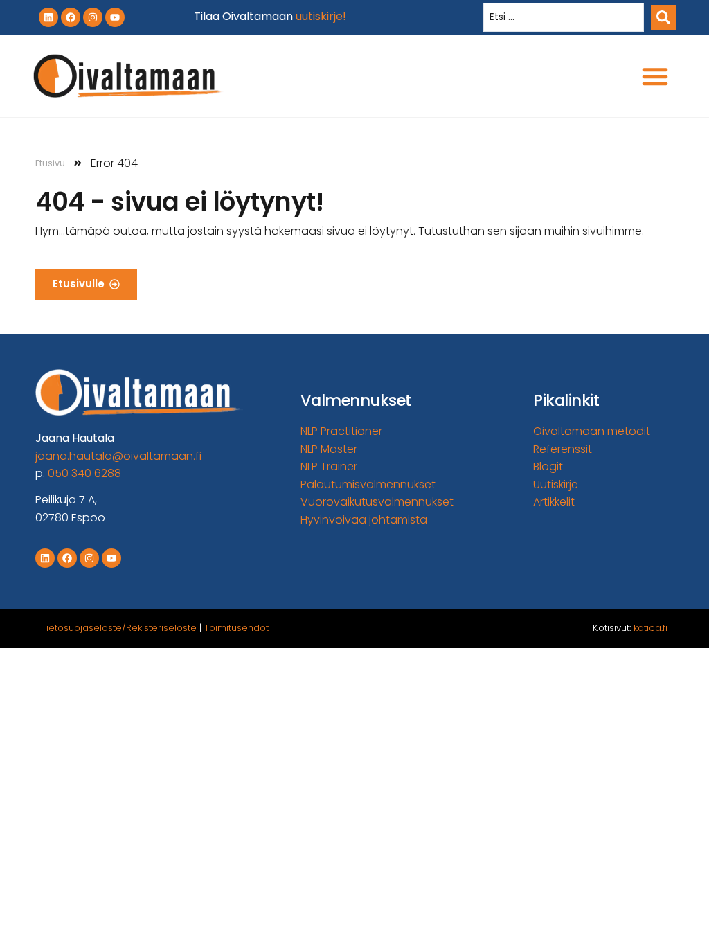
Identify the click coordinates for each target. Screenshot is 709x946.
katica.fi (650, 627)
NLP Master (328, 449)
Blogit (548, 466)
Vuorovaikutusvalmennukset (377, 502)
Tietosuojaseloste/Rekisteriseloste (119, 627)
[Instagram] (92, 17)
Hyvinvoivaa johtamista (363, 520)
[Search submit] (663, 17)
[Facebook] (70, 17)
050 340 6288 (84, 473)
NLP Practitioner (341, 431)
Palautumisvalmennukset (368, 484)
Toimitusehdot (236, 627)
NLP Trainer (328, 466)
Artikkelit (554, 502)
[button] (655, 76)
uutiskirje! (321, 16)
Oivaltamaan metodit (591, 431)
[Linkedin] (48, 17)
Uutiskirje (555, 484)
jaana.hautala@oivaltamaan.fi (118, 456)
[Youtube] (115, 17)
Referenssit (562, 449)
